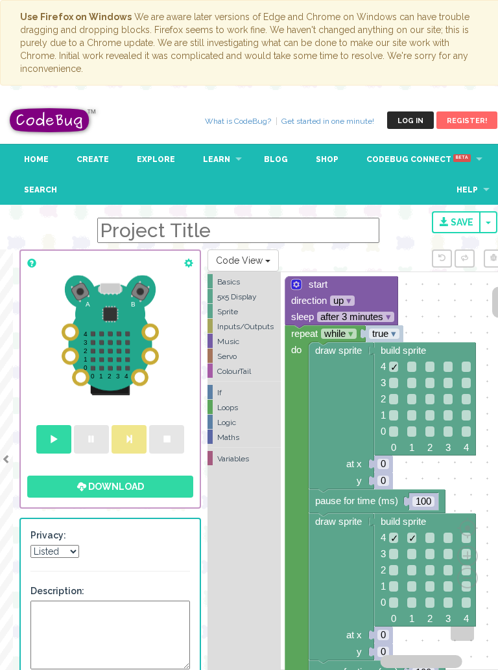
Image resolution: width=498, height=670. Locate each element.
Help (467, 189)
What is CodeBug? (238, 121)
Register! (467, 121)
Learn (216, 159)
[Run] (53, 439)
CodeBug (53, 120)
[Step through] (129, 439)
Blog (276, 159)
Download (115, 486)
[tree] (244, 369)
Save (461, 222)
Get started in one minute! (327, 121)
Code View (240, 260)
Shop (327, 159)
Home (36, 159)
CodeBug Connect (417, 159)
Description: (57, 591)
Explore (156, 159)
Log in (410, 121)
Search (40, 189)
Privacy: (48, 535)
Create (93, 159)
